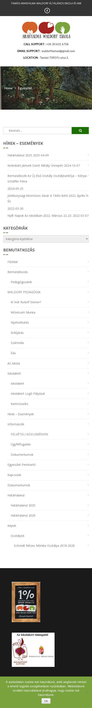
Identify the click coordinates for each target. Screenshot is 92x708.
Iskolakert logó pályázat (28, 393)
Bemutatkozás (17, 272)
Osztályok (17, 536)
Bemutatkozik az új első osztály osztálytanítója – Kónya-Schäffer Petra (47, 179)
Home (8, 88)
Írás (13, 353)
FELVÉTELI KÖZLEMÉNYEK (29, 434)
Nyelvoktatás (20, 322)
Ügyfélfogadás (21, 444)
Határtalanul (15, 495)
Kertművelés (19, 404)
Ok (46, 701)
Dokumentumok (22, 455)
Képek (11, 526)
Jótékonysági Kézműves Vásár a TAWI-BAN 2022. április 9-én (48, 198)
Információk (15, 424)
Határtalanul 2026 (23, 515)
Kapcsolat (14, 475)
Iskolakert (14, 373)
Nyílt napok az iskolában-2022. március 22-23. (39, 216)
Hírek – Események (20, 414)
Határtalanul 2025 (19, 155)
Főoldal (12, 262)
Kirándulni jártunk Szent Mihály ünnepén (35, 165)
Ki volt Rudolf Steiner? (26, 302)
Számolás (17, 343)
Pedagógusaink (21, 282)
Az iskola (13, 363)
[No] (87, 692)
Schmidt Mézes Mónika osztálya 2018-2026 (44, 546)
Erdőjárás (17, 333)
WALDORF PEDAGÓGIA (23, 292)
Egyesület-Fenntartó (21, 465)
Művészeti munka (23, 312)
